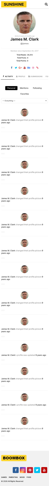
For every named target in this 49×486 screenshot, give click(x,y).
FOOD (29, 477)
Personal (11, 88)
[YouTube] (24, 68)
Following (37, 88)
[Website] (37, 68)
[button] (46, 4)
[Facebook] (11, 68)
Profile (21, 76)
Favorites (24, 94)
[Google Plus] (20, 68)
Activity (9, 76)
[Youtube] (44, 470)
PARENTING (13, 477)
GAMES (4, 477)
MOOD (22, 477)
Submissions (36, 76)
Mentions (24, 88)
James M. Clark (8, 120)
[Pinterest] (30, 470)
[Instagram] (23, 470)
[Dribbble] (33, 68)
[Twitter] (16, 68)
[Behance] (29, 68)
